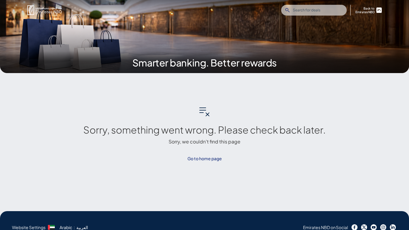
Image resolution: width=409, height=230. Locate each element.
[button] (44, 10)
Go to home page (204, 158)
